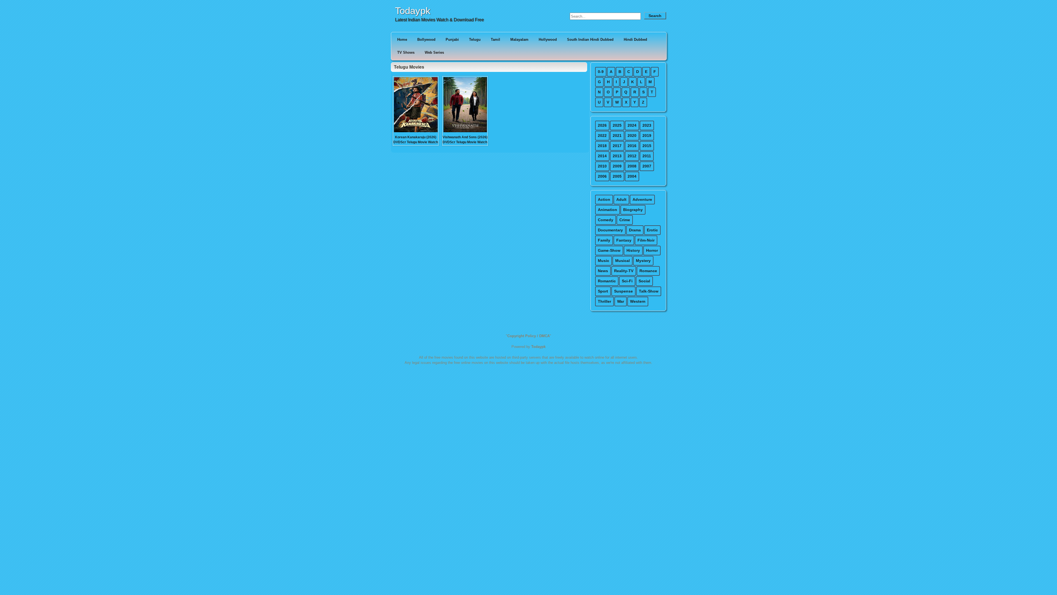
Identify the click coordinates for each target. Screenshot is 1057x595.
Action (604, 199)
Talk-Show (648, 291)
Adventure (642, 199)
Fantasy (623, 240)
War (620, 301)
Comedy (605, 220)
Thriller (604, 301)
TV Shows (406, 52)
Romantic (607, 281)
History (633, 250)
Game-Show (609, 250)
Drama (635, 230)
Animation (607, 209)
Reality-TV (623, 271)
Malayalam (519, 39)
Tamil (495, 39)
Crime (624, 220)
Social (644, 281)
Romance (648, 271)
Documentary (610, 230)
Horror (652, 250)
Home (402, 39)
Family (604, 240)
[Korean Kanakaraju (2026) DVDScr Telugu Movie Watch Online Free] (415, 131)
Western (637, 301)
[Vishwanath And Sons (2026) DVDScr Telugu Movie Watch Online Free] (465, 131)
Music (603, 260)
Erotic (652, 230)
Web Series (434, 52)
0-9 (601, 71)
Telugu (475, 39)
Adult (621, 199)
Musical (622, 260)
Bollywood (426, 39)
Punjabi (452, 39)
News (603, 271)
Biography (633, 209)
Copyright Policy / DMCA (528, 336)
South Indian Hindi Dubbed (590, 39)
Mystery (643, 260)
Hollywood (548, 39)
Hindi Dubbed (635, 39)
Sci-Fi (627, 281)
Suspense (623, 291)
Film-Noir (646, 240)
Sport (603, 291)
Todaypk (413, 10)
